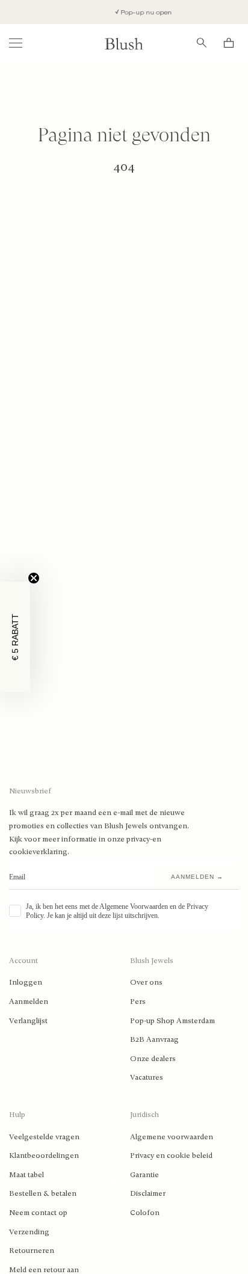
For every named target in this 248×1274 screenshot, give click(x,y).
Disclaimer (148, 1193)
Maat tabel (26, 1175)
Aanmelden (28, 1001)
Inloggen (25, 982)
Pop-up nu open (142, 12)
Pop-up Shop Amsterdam (172, 1021)
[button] (15, 637)
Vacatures (146, 1077)
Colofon (145, 1212)
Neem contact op (38, 1212)
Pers (138, 1001)
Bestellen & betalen (42, 1193)
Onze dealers (153, 1058)
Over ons (146, 982)
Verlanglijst (28, 1021)
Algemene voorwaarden (171, 1137)
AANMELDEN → (197, 876)
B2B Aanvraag (154, 1039)
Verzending (29, 1232)
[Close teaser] (34, 578)
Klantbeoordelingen (44, 1155)
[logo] (124, 43)
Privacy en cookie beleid (171, 1155)
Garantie (144, 1175)
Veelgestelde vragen (44, 1137)
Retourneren (31, 1250)
